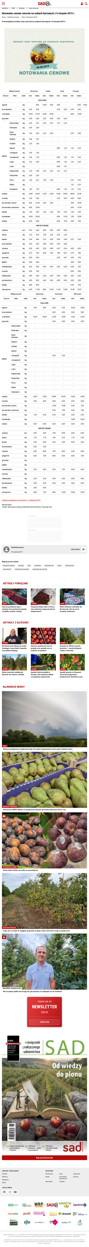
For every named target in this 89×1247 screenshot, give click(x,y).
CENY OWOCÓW (7, 569)
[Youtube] (15, 1192)
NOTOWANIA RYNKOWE (8, 565)
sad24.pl (5, 8)
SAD (13, 8)
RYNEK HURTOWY (69, 565)
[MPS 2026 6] (44, 1095)
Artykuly (22, 8)
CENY (29, 565)
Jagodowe (76, 1174)
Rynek (47, 1177)
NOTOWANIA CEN (49, 565)
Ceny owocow (33, 8)
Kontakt (4, 1174)
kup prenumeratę (44, 1157)
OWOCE (59, 565)
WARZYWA (21, 565)
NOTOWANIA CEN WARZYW (22, 569)
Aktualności (49, 1174)
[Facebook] (83, 549)
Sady (60, 1174)
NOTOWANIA (37, 565)
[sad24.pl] (44, 3)
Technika (62, 1181)
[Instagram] (10, 1192)
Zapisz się (44, 1022)
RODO (4, 1182)
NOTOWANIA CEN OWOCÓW (40, 569)
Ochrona (75, 1177)
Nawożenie (48, 1181)
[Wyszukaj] (86, 3)
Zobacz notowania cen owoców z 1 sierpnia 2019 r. (21, 500)
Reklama (5, 1177)
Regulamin (5, 1179)
